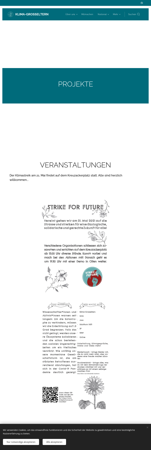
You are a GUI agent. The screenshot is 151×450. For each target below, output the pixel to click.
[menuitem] (72, 14)
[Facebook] (142, 2)
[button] (134, 14)
